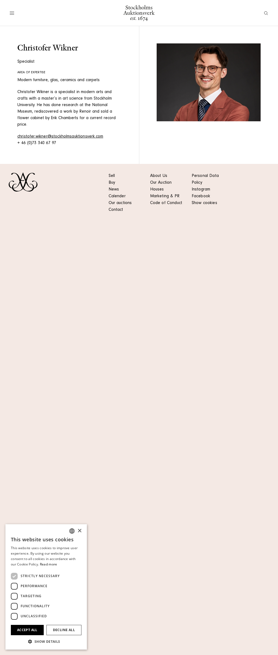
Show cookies (204, 203)
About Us (158, 176)
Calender (117, 196)
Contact (116, 210)
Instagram (201, 189)
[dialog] (46, 587)
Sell (112, 176)
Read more (48, 564)
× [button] (79, 531)
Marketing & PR (164, 196)
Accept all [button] (27, 630)
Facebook (201, 196)
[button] (46, 641)
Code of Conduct (166, 203)
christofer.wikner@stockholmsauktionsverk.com (60, 137)
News (114, 189)
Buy (112, 183)
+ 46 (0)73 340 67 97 (36, 143)
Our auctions (120, 203)
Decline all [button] (64, 630)
